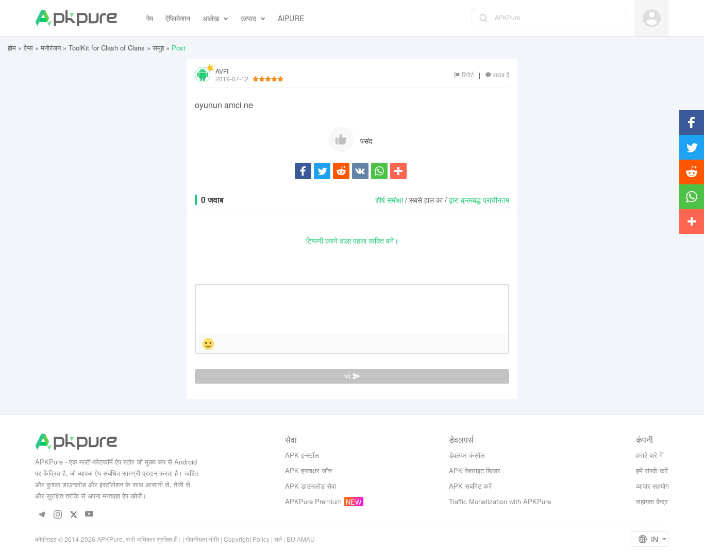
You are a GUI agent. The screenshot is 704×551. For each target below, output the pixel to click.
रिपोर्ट (468, 74)
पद (347, 376)
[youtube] (89, 514)
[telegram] (41, 514)
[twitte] (73, 514)
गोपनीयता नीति (202, 539)
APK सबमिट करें (470, 486)
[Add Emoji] (208, 345)
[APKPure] (76, 18)
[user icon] (652, 18)
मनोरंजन (51, 48)
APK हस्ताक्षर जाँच (308, 470)
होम (12, 48)
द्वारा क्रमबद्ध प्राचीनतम (479, 200)
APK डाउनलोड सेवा (310, 486)
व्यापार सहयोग (652, 486)
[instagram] (57, 514)
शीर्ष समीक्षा (389, 200)
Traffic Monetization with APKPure (500, 501)
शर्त (278, 539)
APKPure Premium (313, 501)
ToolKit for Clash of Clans (107, 48)
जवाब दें (501, 74)
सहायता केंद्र (652, 501)
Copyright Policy (247, 539)
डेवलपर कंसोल (467, 455)
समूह (158, 48)
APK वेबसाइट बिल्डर (474, 470)
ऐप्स (28, 48)
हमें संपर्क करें (652, 470)
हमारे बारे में (649, 455)
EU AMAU (301, 539)
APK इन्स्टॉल (302, 455)
